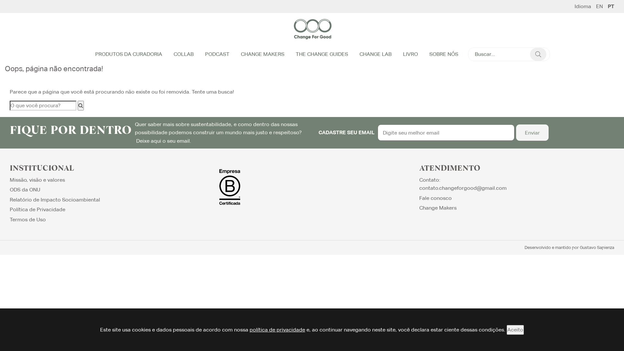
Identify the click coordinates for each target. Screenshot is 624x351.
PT (611, 6)
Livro (410, 54)
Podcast (217, 54)
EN (599, 6)
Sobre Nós (443, 54)
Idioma (583, 6)
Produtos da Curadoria (128, 54)
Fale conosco (435, 198)
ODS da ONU (25, 190)
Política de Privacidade (37, 209)
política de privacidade (277, 330)
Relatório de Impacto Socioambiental (55, 200)
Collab (184, 54)
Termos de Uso (28, 219)
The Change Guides (322, 54)
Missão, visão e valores (37, 180)
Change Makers (262, 54)
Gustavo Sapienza (597, 247)
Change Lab (375, 54)
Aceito (515, 330)
